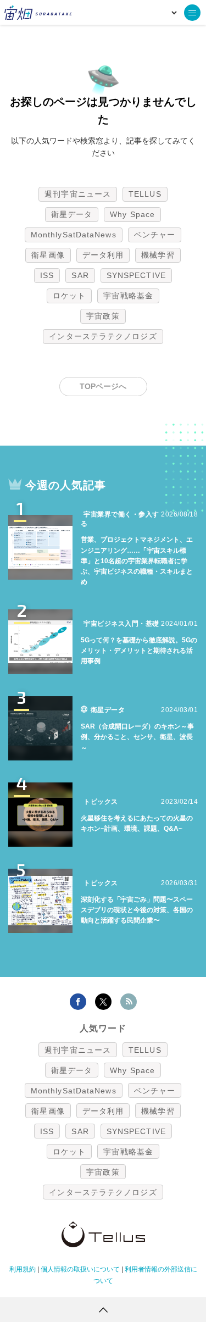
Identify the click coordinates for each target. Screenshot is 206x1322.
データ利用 (103, 255)
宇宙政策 (102, 316)
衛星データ (72, 214)
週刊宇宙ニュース (77, 194)
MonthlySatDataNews (73, 234)
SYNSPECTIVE (136, 275)
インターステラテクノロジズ (103, 336)
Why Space (132, 214)
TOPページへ (103, 386)
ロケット (69, 295)
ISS (47, 275)
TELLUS (145, 194)
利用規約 (22, 1269)
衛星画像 (47, 255)
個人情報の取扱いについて (80, 1269)
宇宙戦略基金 (128, 295)
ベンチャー (155, 234)
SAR (79, 275)
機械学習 (157, 255)
